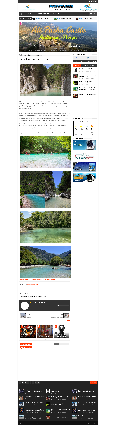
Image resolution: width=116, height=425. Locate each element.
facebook (67, 344)
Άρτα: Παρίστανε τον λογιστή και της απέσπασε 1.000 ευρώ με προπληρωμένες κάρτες (87, 76)
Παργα (24, 1)
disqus (61, 344)
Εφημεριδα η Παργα (43, 13)
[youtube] (64, 305)
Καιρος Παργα (85, 121)
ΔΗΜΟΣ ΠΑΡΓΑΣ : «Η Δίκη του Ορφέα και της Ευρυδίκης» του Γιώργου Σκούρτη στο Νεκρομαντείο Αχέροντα (34, 411)
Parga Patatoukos (32, 423)
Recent (77, 65)
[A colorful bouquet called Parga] (58, 37)
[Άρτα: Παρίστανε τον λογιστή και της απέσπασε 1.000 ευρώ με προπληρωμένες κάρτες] (34, 19)
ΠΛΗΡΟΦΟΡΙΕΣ (55, 13)
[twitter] (58, 305)
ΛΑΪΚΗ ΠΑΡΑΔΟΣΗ (25, 62)
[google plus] (62, 305)
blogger (57, 344)
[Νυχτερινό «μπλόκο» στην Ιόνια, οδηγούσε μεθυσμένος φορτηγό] (55, 19)
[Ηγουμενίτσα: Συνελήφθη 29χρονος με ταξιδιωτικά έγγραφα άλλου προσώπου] (21, 391)
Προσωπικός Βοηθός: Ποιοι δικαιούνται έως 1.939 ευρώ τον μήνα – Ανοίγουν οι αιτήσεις (34, 404)
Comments (93, 65)
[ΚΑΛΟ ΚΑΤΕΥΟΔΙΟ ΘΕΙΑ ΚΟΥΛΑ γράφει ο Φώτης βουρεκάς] (75, 70)
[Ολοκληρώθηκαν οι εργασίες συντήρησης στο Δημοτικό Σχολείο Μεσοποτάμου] (21, 417)
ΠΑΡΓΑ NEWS (28, 13)
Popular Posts (86, 66)
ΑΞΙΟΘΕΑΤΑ (34, 1)
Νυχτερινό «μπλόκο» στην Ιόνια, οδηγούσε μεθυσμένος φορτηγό (86, 82)
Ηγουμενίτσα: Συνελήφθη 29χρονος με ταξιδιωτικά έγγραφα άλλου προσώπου (34, 390)
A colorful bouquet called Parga (58, 46)
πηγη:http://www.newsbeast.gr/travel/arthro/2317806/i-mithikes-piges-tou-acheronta (37, 279)
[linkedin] (68, 305)
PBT (96, 423)
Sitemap (49, 1)
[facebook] (60, 305)
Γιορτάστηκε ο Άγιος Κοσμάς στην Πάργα (34, 396)
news (37, 18)
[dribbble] (66, 305)
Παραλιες (28, 1)
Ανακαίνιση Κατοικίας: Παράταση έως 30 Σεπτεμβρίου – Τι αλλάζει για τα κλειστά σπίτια (87, 89)
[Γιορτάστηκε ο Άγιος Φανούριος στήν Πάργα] (62, 331)
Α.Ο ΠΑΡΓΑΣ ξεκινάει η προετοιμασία (87, 94)
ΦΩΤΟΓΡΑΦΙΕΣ (39, 1)
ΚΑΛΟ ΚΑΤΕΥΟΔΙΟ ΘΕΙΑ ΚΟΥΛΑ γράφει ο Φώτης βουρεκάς (86, 69)
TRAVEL (45, 1)
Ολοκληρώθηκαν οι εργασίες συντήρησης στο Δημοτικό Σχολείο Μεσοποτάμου (34, 416)
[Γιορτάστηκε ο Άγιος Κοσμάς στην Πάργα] (21, 398)
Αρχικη (20, 1)
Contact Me (94, 382)
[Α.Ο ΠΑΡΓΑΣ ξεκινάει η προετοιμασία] (45, 331)
